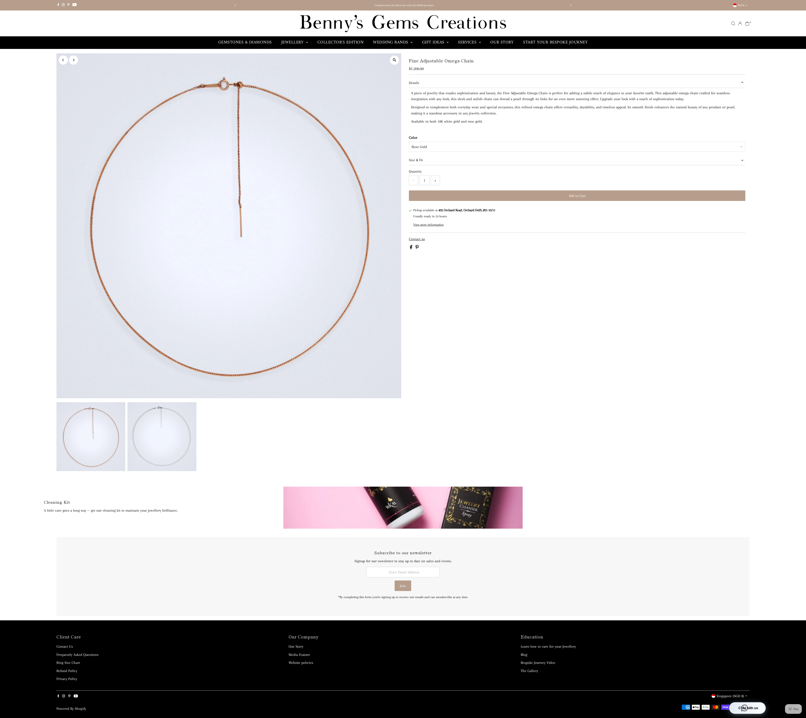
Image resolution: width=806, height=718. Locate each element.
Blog (524, 654)
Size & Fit (416, 160)
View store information (428, 224)
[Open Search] (733, 23)
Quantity (415, 171)
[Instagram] (63, 5)
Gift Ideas (434, 42)
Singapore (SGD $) (730, 696)
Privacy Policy (66, 679)
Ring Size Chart (68, 662)
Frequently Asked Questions (77, 654)
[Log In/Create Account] (740, 23)
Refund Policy (66, 671)
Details (414, 83)
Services (468, 42)
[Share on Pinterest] (417, 248)
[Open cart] (747, 23)
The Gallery (529, 671)
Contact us (417, 239)
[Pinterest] (68, 5)
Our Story (502, 42)
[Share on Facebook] (411, 248)
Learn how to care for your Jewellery (548, 646)
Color (413, 137)
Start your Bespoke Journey (555, 42)
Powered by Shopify (71, 708)
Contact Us (64, 646)
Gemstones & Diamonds (245, 42)
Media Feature (299, 654)
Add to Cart (577, 196)
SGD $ (741, 5)
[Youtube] (74, 5)
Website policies (301, 662)
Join (403, 586)
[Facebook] (58, 5)
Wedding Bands (391, 42)
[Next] (571, 5)
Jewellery (293, 42)
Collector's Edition (340, 42)
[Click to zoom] (394, 60)
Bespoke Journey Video (538, 662)
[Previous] (235, 5)
